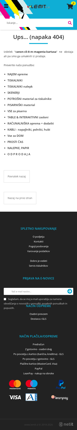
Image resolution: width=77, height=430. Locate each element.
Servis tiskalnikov (38, 265)
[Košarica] (69, 6)
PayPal (38, 368)
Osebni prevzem (39, 314)
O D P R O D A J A (18, 154)
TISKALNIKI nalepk (20, 86)
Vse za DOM (15, 135)
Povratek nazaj (17, 176)
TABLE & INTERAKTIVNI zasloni (27, 117)
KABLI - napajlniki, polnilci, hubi (28, 129)
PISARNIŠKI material (21, 105)
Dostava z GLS (38, 318)
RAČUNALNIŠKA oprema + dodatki (30, 123)
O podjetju (38, 236)
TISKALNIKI (15, 80)
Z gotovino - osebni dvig (38, 349)
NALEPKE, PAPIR (18, 148)
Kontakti (38, 241)
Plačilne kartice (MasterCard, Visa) (38, 363)
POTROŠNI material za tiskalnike (29, 99)
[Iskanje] (70, 23)
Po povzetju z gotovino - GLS (38, 359)
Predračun (38, 344)
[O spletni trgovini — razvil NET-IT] (66, 424)
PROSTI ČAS (15, 142)
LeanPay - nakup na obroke (38, 373)
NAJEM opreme (17, 74)
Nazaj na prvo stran (20, 198)
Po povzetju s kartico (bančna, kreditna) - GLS (38, 354)
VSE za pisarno (17, 111)
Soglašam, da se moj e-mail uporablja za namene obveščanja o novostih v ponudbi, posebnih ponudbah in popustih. (35, 303)
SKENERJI (13, 92)
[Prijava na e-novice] (69, 291)
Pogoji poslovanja (38, 246)
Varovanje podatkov (38, 251)
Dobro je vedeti (38, 261)
